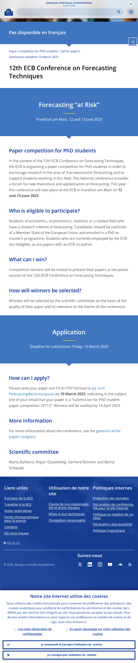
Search (119, 12)
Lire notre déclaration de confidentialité (35, 632)
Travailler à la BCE (17, 504)
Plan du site (13, 543)
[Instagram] (100, 564)
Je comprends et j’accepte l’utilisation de (71, 644)
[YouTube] (110, 564)
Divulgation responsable (67, 520)
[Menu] (131, 12)
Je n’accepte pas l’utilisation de (71, 655)
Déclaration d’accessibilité (112, 524)
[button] (130, 4)
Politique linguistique (109, 530)
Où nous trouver (16, 533)
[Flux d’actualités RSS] (130, 564)
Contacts (10, 527)
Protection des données (111, 498)
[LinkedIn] (90, 564)
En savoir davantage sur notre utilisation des (100, 632)
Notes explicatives (18, 511)
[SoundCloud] (120, 564)
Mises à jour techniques (67, 514)
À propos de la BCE (18, 498)
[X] (79, 564)
